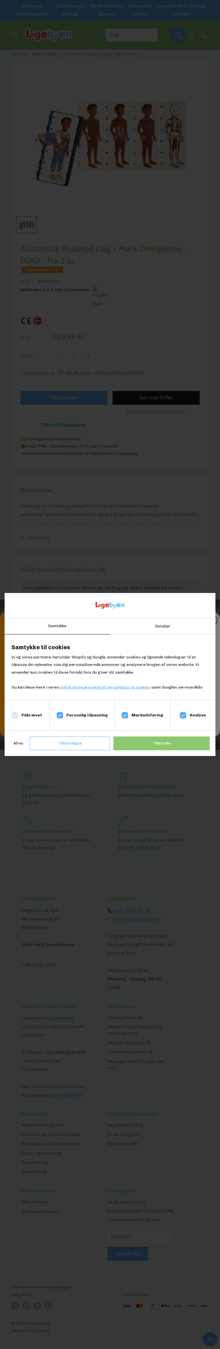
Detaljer (163, 626)
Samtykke (57, 625)
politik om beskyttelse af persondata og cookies (105, 687)
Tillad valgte (70, 743)
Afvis (18, 743)
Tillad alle (161, 743)
